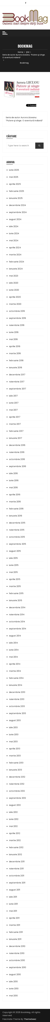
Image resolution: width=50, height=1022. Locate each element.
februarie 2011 (16, 932)
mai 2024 (13, 240)
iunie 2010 (14, 988)
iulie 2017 (13, 395)
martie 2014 (15, 671)
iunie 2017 (14, 402)
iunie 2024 (14, 233)
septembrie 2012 (17, 798)
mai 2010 (13, 995)
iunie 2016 (14, 480)
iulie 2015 (13, 558)
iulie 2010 (13, 981)
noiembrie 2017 (16, 381)
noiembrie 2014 (16, 614)
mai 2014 (13, 656)
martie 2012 (15, 840)
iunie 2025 (14, 169)
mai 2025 (13, 177)
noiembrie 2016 (16, 452)
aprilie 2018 (14, 346)
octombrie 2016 (17, 459)
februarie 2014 (16, 678)
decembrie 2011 (17, 861)
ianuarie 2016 (15, 515)
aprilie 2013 (14, 748)
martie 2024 (15, 254)
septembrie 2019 (17, 318)
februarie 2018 (16, 360)
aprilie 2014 (14, 663)
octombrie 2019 (17, 311)
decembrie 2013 (17, 692)
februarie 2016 (16, 508)
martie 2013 (15, 755)
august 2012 (15, 805)
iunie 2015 (14, 565)
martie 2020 (15, 304)
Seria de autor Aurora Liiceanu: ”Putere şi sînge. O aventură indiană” (24, 119)
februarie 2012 (16, 847)
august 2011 (14, 889)
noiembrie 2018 (16, 325)
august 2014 (15, 635)
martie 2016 (15, 501)
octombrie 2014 (17, 621)
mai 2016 (13, 487)
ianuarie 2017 (15, 438)
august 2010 (15, 974)
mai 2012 (13, 826)
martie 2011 (14, 925)
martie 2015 (15, 586)
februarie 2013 (16, 762)
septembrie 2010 (17, 967)
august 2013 (15, 720)
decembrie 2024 (17, 205)
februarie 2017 (16, 431)
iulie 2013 (13, 727)
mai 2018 (13, 339)
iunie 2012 (13, 819)
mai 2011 (13, 910)
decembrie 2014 (17, 607)
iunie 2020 (14, 289)
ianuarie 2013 (15, 769)
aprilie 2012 (14, 833)
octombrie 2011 (16, 875)
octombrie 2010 (17, 960)
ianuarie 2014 (15, 685)
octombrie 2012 (17, 790)
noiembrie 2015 (16, 529)
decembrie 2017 (17, 374)
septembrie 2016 (17, 466)
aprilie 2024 (15, 247)
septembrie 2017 (17, 388)
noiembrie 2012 (16, 783)
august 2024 (15, 219)
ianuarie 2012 (15, 854)
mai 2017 (13, 409)
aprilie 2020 (15, 297)
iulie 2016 (13, 473)
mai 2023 (13, 275)
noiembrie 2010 (16, 953)
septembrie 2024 (18, 212)
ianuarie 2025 (16, 198)
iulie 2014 (13, 642)
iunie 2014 (14, 649)
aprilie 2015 (14, 579)
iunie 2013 (13, 734)
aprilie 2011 (14, 918)
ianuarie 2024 (16, 268)
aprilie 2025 (15, 184)
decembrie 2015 (17, 522)
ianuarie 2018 (15, 367)
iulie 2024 (13, 226)
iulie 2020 (13, 282)
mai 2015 (13, 572)
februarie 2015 (16, 593)
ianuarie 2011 (15, 939)
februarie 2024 (16, 261)
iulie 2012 (13, 812)
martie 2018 (15, 353)
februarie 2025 (16, 191)
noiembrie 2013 (16, 699)
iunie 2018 (14, 332)
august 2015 (15, 551)
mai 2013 (13, 741)
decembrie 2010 (17, 946)
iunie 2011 (13, 903)
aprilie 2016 (14, 494)
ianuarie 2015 (15, 600)
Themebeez (30, 1019)
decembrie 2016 (17, 445)
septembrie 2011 (17, 882)
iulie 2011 (13, 896)
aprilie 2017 (14, 416)
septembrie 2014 (17, 628)
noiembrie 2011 (16, 868)
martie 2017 (15, 424)
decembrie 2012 (17, 776)
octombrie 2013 (17, 706)
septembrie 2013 (17, 713)
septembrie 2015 (17, 544)
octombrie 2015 (17, 536)
